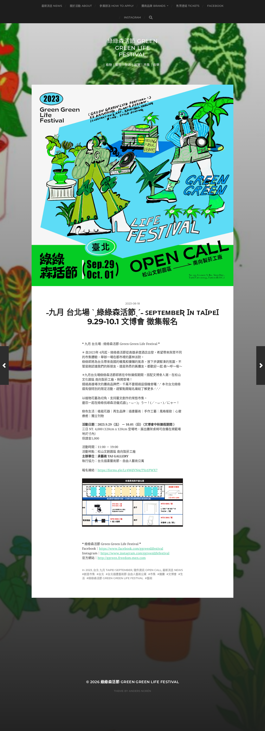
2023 (89, 570)
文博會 (172, 574)
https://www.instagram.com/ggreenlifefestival (134, 553)
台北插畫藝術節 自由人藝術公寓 (127, 574)
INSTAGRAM (132, 17)
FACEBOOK (215, 6)
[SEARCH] (151, 17)
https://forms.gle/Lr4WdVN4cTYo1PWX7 (128, 470)
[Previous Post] (4, 365)
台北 (101, 574)
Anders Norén (140, 690)
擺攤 (162, 574)
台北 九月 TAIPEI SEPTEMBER (112, 570)
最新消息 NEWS (52, 6)
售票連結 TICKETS (187, 6)
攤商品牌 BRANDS (153, 6)
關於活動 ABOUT (81, 6)
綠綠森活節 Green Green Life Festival (132, 48)
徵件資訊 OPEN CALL (147, 570)
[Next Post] (260, 365)
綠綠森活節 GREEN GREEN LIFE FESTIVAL (115, 578)
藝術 (149, 578)
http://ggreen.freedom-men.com (122, 558)
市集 (153, 574)
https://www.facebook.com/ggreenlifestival (131, 548)
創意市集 (89, 574)
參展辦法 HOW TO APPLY (116, 6)
